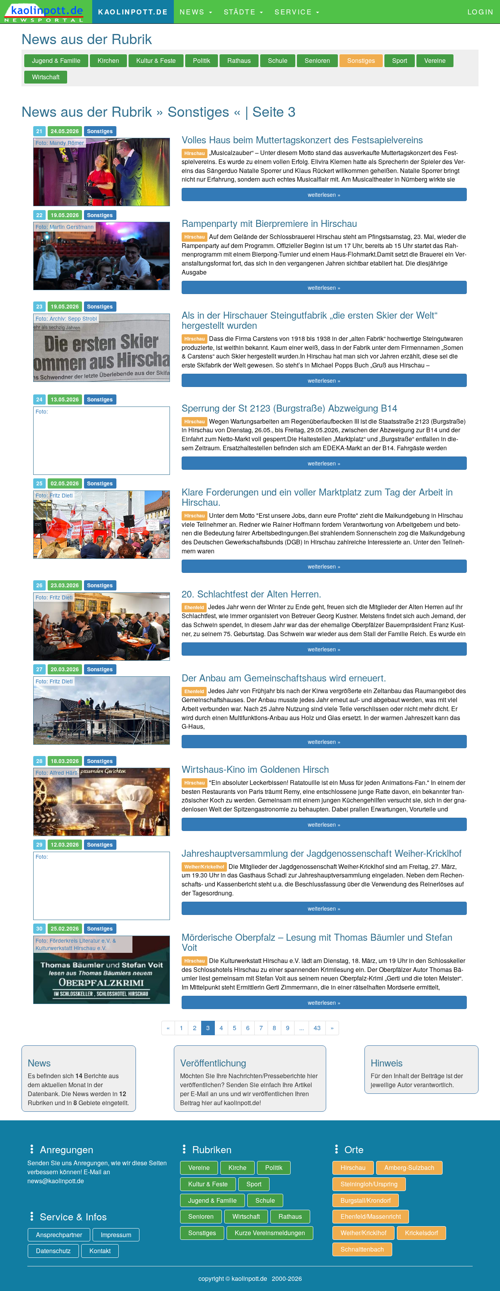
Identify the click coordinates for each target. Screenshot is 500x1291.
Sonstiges (361, 60)
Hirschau (353, 1167)
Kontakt (100, 1250)
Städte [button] (241, 11)
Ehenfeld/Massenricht (371, 1216)
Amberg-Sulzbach (409, 1167)
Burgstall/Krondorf (366, 1200)
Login (481, 11)
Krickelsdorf (421, 1232)
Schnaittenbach (362, 1249)
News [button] (194, 11)
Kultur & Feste (156, 60)
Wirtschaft (45, 76)
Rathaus (239, 60)
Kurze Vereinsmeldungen (270, 1232)
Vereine (435, 60)
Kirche (237, 1167)
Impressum (116, 1234)
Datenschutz (53, 1250)
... (301, 1027)
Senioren (317, 60)
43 (317, 1027)
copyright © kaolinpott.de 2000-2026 (250, 1278)
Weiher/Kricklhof (363, 1232)
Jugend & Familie (56, 60)
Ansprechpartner (59, 1234)
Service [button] (295, 11)
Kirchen (108, 60)
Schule (278, 60)
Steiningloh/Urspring (369, 1183)
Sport (399, 60)
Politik (201, 60)
